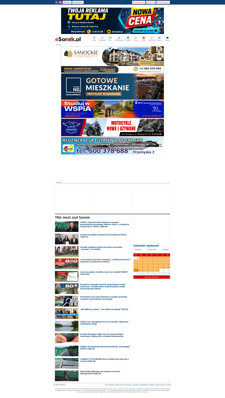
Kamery (167, 40)
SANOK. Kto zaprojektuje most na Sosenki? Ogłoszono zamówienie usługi (104, 323)
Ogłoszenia (102, 40)
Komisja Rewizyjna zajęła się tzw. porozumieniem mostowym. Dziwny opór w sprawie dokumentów (101, 335)
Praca (110, 40)
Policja (144, 40)
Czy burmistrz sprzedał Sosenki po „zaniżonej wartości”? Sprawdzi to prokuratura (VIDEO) (105, 260)
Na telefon (128, 40)
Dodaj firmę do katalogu (123, 385)
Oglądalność (144, 385)
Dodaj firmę (151, 2)
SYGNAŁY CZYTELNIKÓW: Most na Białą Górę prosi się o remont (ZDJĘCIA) (104, 360)
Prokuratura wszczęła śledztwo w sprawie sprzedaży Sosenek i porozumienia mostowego (103, 298)
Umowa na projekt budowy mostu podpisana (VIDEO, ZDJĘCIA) (103, 235)
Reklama (67, 2)
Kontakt (168, 385)
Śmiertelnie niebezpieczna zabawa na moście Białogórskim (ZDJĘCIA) (100, 372)
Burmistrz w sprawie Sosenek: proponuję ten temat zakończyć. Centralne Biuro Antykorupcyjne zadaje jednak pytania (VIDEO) (103, 286)
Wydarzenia (152, 40)
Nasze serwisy (160, 385)
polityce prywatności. (143, 392)
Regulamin (135, 385)
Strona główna (109, 385)
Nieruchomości (119, 40)
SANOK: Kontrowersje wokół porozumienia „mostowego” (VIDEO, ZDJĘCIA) (105, 347)
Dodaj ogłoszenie (139, 2)
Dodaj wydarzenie (163, 2)
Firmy (135, 40)
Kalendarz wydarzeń (146, 245)
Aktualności (78, 2)
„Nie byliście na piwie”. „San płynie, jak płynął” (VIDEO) (104, 309)
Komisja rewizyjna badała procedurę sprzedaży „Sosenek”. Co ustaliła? (101, 248)
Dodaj (94, 40)
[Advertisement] (112, 167)
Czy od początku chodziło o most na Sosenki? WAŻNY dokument (104, 273)
